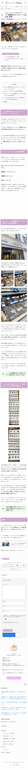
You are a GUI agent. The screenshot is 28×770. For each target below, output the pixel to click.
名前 (4, 601)
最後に (6, 101)
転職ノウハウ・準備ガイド (8, 744)
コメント (5, 584)
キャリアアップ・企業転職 (8, 733)
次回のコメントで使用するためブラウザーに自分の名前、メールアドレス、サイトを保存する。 (14, 616)
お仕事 (4, 730)
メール (4, 606)
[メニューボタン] (25, 2)
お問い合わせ (15, 762)
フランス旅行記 (9, 19)
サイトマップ (21, 762)
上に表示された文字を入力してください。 (11, 622)
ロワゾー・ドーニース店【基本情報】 (13, 91)
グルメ (4, 746)
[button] (4, 565)
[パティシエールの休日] (14, 2)
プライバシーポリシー (8, 762)
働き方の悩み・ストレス (8, 736)
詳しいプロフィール (14, 677)
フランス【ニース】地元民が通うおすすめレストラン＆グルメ (18, 544)
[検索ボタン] (2, 2)
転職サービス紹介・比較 (8, 741)
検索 (25, 684)
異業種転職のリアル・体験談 (9, 738)
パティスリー (6, 749)
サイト (4, 611)
